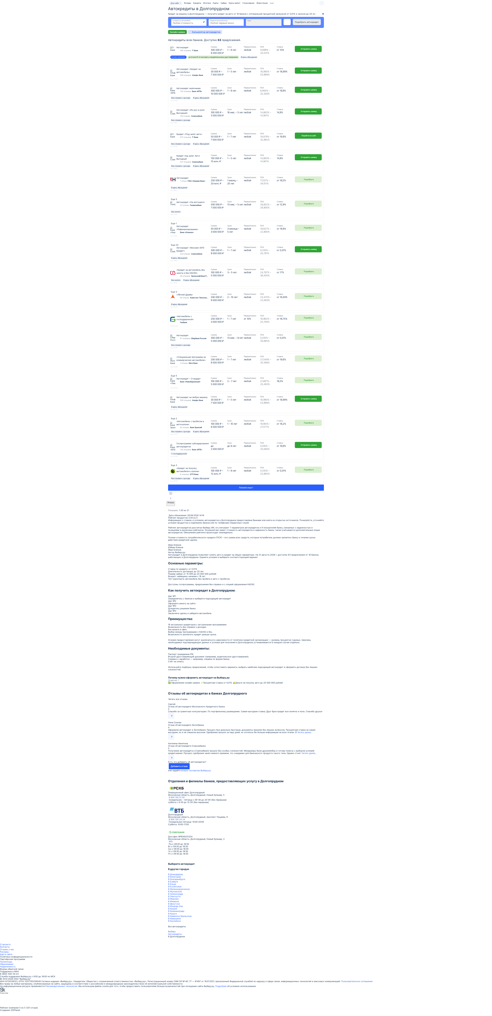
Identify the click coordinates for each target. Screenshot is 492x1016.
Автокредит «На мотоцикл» (190, 202)
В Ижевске (173, 901)
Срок (249, 21)
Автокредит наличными (188, 88)
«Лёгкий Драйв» (184, 294)
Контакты (5, 947)
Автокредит (182, 47)
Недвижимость (8, 966)
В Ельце (172, 884)
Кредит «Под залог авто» (189, 134)
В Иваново (173, 899)
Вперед (171, 502)
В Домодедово (175, 874)
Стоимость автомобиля (181, 21)
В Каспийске (174, 921)
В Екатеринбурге (176, 879)
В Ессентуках (175, 886)
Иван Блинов (174, 545)
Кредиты (197, 3)
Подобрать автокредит (307, 22)
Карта (3, 954)
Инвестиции (262, 3)
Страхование (248, 3)
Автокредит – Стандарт (188, 378)
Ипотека (207, 3)
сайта (9, 954)
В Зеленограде (175, 894)
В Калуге (172, 913)
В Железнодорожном (179, 889)
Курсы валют (234, 3)
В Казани (172, 908)
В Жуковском (175, 891)
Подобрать (309, 179)
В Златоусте (174, 896)
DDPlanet (15, 1010)
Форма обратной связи (12, 969)
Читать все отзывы (177, 699)
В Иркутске (174, 904)
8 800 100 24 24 (177, 819)
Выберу (172, 931)
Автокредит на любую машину (192, 397)
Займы (224, 3)
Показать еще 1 (246, 487)
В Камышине (174, 918)
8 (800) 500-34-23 (9, 974)
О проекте (5, 944)
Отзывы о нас (7, 949)
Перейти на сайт (308, 135)
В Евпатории (174, 876)
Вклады (187, 3)
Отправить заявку (309, 49)
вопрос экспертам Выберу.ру (196, 770)
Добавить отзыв (179, 766)
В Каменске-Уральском (180, 916)
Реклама (4, 952)
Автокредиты (175, 934)
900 (171, 841)
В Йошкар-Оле (175, 906)
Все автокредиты (177, 926)
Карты (215, 3)
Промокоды (6, 961)
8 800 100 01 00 (177, 797)
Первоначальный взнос (219, 21)
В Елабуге (173, 881)
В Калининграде (176, 911)
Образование (6, 964)
